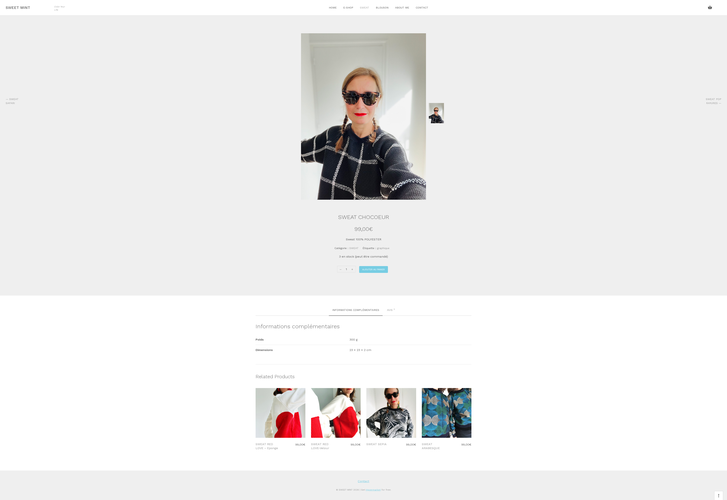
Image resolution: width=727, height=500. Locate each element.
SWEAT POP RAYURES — (713, 101)
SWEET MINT (18, 7)
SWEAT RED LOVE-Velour (320, 446)
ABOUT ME (402, 7)
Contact (422, 7)
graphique (383, 248)
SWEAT (364, 7)
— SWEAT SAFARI (12, 101)
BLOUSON (382, 7)
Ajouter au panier (373, 269)
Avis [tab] (391, 309)
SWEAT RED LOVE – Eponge (267, 446)
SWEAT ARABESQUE (431, 446)
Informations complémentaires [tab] (355, 309)
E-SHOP (348, 7)
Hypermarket (373, 489)
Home (333, 7)
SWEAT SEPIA (376, 444)
